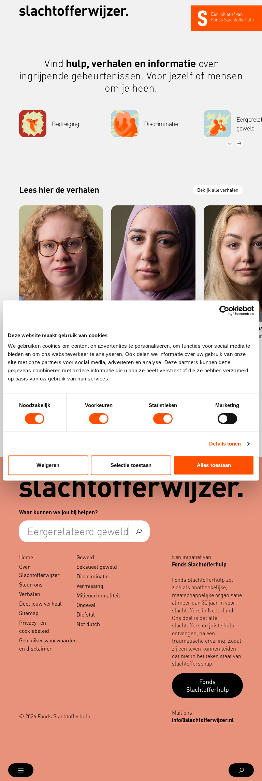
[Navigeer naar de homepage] (73, 12)
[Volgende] (239, 143)
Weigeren (48, 465)
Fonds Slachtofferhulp (207, 685)
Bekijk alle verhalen (217, 190)
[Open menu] (20, 770)
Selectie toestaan (131, 465)
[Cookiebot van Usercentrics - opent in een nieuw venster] (224, 311)
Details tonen (225, 444)
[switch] (98, 418)
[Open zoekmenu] (241, 770)
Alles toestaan (214, 465)
